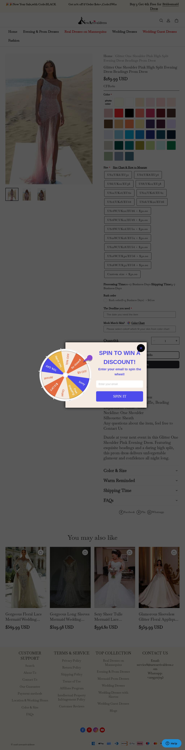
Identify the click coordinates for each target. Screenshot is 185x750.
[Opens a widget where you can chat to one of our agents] (171, 743)
